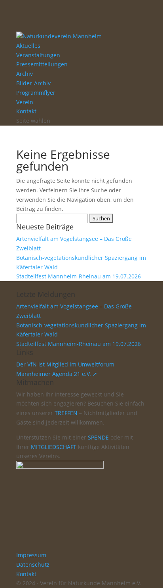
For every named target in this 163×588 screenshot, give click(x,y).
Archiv (24, 73)
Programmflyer (35, 92)
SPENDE (98, 437)
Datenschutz (32, 564)
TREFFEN (66, 413)
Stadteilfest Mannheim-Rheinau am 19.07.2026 (78, 276)
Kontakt (26, 111)
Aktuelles (28, 45)
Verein (24, 102)
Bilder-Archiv (33, 83)
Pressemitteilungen (42, 64)
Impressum (31, 555)
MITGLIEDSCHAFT (53, 447)
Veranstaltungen (38, 55)
